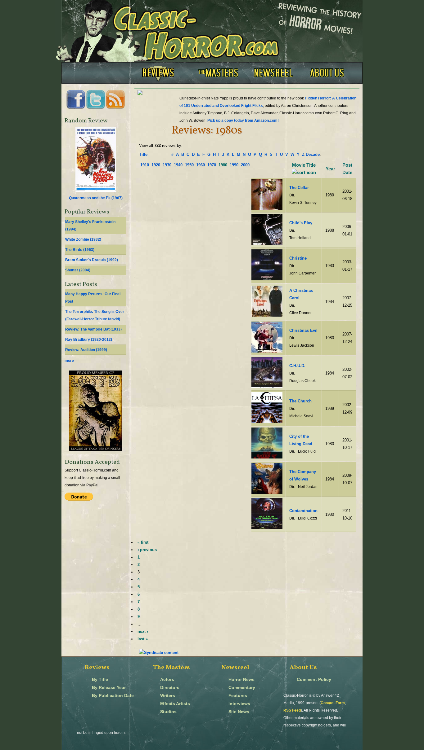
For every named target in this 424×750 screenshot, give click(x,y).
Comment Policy (314, 679)
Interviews (239, 703)
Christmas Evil (303, 330)
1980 (223, 165)
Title (143, 154)
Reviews (97, 667)
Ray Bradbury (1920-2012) (88, 339)
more (69, 360)
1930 (167, 165)
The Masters (171, 667)
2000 (245, 165)
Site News (238, 711)
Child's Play (300, 223)
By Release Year (109, 687)
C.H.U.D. (297, 365)
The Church (300, 401)
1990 (234, 165)
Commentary (241, 687)
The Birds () (79, 250)
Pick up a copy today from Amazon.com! (243, 120)
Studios (168, 711)
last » (143, 639)
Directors (169, 687)
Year (330, 168)
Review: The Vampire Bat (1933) (93, 329)
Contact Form (333, 703)
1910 (144, 165)
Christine (298, 258)
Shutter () (77, 270)
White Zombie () (83, 239)
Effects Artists (175, 703)
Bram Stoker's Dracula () (91, 260)
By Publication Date (113, 695)
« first (143, 542)
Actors (167, 679)
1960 (200, 165)
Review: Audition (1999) (86, 350)
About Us (303, 667)
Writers (167, 695)
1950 (189, 165)
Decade (313, 154)
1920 (155, 165)
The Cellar (299, 187)
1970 (211, 165)
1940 (178, 165)
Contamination (303, 510)
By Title (100, 679)
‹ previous (147, 549)
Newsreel (235, 667)
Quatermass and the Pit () (96, 198)
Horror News (241, 679)
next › (143, 631)
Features (237, 695)
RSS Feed (292, 710)
